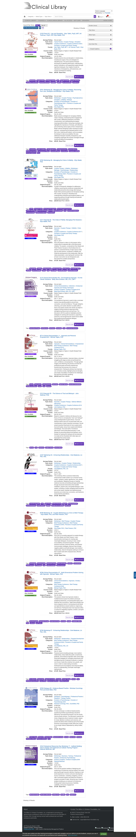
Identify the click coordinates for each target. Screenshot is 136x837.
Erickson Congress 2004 (73, 759)
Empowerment (79, 344)
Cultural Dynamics (47, 384)
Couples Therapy (69, 42)
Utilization (28, 270)
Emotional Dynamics (31, 505)
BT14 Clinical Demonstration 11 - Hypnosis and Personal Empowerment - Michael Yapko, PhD (58, 336)
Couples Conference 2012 (74, 405)
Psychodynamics (77, 98)
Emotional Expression (44, 82)
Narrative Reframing (74, 80)
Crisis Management (51, 149)
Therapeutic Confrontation (32, 82)
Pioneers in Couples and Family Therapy (65, 45)
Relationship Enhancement (32, 681)
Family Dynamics (41, 505)
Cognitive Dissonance (31, 210)
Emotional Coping (38, 209)
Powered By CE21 (29, 829)
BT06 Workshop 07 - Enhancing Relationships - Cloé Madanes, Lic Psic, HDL (61, 631)
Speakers (85, 20)
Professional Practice (77, 696)
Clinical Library (30, 20)
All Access (68, 20)
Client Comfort (38, 384)
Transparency (76, 82)
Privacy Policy (38, 827)
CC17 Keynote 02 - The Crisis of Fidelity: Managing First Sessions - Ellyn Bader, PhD (61, 220)
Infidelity (59, 82)
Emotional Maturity (72, 149)
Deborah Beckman (59, 761)
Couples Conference (60, 43)
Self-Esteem (52, 328)
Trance (39, 386)
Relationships (74, 170)
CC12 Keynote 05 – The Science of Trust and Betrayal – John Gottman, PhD (59, 394)
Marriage (56, 170)
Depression (57, 582)
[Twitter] (111, 828)
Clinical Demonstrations (61, 286)
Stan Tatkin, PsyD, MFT (60, 47)
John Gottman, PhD (59, 407)
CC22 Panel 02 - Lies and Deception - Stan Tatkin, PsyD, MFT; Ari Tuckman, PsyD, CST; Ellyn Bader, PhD (60, 34)
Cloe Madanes (33, 679)
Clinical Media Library (55, 20)
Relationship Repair (55, 151)
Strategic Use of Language (57, 505)
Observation (67, 505)
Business (64, 756)
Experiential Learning (50, 679)
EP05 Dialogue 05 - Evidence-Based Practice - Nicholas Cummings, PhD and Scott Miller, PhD (61, 689)
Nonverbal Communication (75, 384)
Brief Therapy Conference (61, 345)
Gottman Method (76, 402)
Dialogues (57, 696)
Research (57, 698)
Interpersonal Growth (42, 210)
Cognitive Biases (40, 80)
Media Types (39, 16)
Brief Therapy (65, 521)
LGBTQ (31, 209)
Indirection (72, 286)
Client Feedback (48, 737)
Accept (104, 834)
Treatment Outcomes (42, 738)
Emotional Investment (62, 149)
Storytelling (58, 328)
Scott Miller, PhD (74, 704)
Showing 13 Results (79, 28)
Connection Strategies (35, 503)
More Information (72, 835)
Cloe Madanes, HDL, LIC (61, 468)
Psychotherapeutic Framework (64, 209)
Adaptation (40, 737)
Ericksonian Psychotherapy (67, 758)
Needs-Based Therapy (35, 328)
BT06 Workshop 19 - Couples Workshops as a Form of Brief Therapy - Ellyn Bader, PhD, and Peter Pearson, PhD (61, 513)
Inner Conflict (39, 623)
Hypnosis (57, 344)
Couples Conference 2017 (74, 231)
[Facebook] (105, 828)
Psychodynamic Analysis (43, 151)
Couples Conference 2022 (74, 43)
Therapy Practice (65, 698)
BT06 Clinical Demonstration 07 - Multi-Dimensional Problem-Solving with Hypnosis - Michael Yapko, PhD (61, 573)
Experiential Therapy (51, 563)
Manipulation (32, 80)
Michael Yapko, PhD (60, 349)
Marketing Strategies (34, 794)
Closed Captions (94, 49)
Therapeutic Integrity (50, 80)
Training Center (55, 794)
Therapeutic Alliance (75, 268)
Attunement (57, 403)
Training (70, 756)
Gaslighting (53, 82)
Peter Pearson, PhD (70, 528)
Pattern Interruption (57, 268)
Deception (78, 42)
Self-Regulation (51, 212)
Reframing (63, 621)
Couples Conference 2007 (74, 465)
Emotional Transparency (73, 210)
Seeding (69, 621)
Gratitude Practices (64, 681)
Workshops (57, 98)
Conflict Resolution (51, 565)
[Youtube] (98, 828)
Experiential (55, 384)
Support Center (28, 827)
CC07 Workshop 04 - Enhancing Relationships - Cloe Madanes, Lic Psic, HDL (61, 455)
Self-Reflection (64, 151)
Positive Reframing (56, 503)
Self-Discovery (66, 268)
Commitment (32, 149)
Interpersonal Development (50, 209)
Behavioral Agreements (53, 681)
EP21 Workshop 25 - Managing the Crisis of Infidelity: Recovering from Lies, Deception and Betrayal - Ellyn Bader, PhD (60, 90)
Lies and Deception (67, 82)
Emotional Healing (30, 212)
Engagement (73, 794)
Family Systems (30, 565)
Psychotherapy (64, 170)
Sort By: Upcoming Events (30, 28)
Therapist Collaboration (46, 794)
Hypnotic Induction (63, 384)
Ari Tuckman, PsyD (74, 47)
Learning (66, 737)
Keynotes (57, 228)
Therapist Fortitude (64, 80)
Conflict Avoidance (41, 149)
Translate (107, 13)
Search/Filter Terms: (29, 25)
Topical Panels (58, 42)
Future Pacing (48, 503)
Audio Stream (31, 56)
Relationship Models (72, 503)
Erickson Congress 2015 (73, 289)
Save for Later (69, 76)
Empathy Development (41, 212)
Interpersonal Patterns (31, 151)
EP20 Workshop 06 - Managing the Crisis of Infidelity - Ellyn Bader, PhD (61, 161)
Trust (58, 80)
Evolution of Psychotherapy (61, 101)
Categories (31, 16)
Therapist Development (31, 386)
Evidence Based (33, 737)
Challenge (39, 268)
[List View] (43, 27)
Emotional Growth (47, 268)
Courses (41, 20)
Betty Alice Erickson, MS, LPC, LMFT (64, 291)
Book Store (108, 20)
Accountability (38, 565)
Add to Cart (79, 76)
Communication (77, 563)
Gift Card (77, 20)
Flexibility (63, 794)
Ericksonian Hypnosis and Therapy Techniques (68, 287)
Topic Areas (48, 16)
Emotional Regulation (72, 270)
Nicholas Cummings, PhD (61, 704)
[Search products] (95, 16)
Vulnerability (53, 270)
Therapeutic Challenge (74, 151)
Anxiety (31, 384)
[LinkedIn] (111, 830)
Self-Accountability (58, 210)
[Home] (25, 16)
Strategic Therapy (66, 679)
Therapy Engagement (31, 153)
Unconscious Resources (72, 328)
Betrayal (69, 100)
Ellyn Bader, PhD (59, 107)
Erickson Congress (59, 289)
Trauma (44, 270)
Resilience (70, 563)
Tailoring (73, 679)
